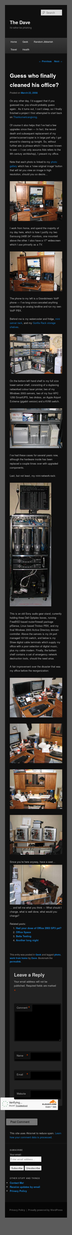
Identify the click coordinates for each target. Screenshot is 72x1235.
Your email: (16, 1154)
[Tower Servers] (36, 447)
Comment (23, 1008)
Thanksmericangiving (25, 117)
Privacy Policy (18, 1191)
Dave (34, 958)
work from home (19, 958)
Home (14, 41)
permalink (15, 961)
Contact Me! (17, 1183)
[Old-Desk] (36, 762)
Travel (14, 49)
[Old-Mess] (36, 903)
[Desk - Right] (36, 290)
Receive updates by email (25, 1187)
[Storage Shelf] (36, 373)
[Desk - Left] (36, 220)
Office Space (23, 932)
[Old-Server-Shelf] (36, 853)
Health (25, 49)
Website (21, 1093)
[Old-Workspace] (36, 808)
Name (22, 1055)
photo (57, 954)
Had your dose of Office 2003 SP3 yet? (38, 928)
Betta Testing (23, 936)
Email (22, 1074)
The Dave (20, 22)
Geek (25, 41)
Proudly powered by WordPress (45, 1210)
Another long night (27, 940)
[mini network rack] (30, 605)
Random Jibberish (43, 41)
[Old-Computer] (36, 716)
